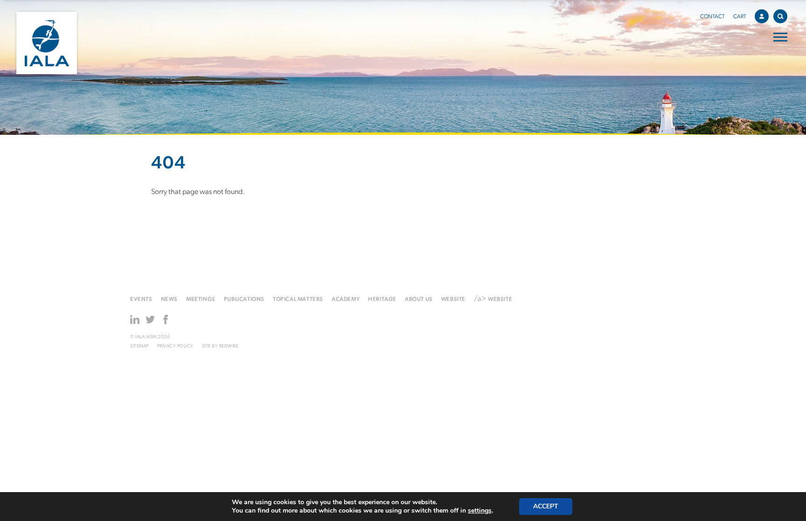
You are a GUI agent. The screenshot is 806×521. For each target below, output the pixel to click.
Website (453, 299)
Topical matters (298, 299)
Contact (712, 17)
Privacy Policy (175, 346)
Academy (346, 299)
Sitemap (139, 346)
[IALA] (46, 43)
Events (141, 299)
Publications (244, 299)
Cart (739, 17)
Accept (545, 506)
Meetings (200, 299)
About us (419, 299)
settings (480, 511)
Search (780, 16)
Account (762, 16)
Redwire (229, 346)
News (169, 299)
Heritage (382, 299)
